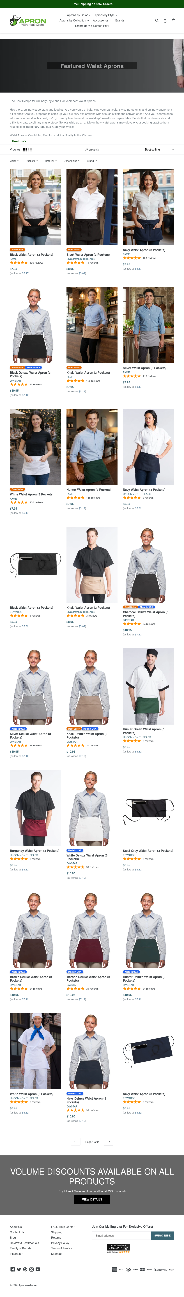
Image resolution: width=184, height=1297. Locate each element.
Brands (120, 20)
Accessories (101, 20)
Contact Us (17, 1232)
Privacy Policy (60, 1243)
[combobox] (159, 20)
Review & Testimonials (24, 1243)
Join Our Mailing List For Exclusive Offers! (122, 1226)
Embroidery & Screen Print (92, 26)
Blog (13, 1237)
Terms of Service (61, 1248)
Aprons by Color (77, 15)
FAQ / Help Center (62, 1227)
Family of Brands (20, 1248)
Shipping (57, 1232)
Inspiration (16, 1254)
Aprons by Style (105, 15)
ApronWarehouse (27, 1285)
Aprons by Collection (73, 20)
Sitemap (56, 1254)
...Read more (18, 141)
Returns (56, 1237)
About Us (16, 1227)
